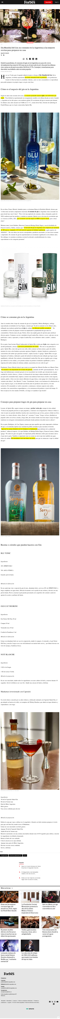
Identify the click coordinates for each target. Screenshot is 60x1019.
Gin (25, 855)
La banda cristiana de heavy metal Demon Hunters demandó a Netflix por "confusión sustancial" (8, 957)
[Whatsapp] (24, 59)
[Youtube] (57, 1002)
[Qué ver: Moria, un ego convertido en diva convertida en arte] (51, 897)
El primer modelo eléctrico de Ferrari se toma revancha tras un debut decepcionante (8, 933)
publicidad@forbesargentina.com (8, 981)
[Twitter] (27, 59)
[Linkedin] (36, 59)
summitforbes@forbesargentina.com (9, 988)
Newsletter (9, 1000)
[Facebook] (30, 59)
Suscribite (48, 2)
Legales (9, 1002)
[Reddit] (33, 59)
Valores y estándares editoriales (25, 1000)
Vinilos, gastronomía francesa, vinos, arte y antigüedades (29, 932)
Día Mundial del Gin (15, 855)
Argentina (4, 855)
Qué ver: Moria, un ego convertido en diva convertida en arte (50, 906)
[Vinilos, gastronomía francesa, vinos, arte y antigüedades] (30, 922)
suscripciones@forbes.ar (6, 991)
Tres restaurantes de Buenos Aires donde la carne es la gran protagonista (50, 933)
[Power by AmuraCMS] (30, 1008)
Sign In (56, 2)
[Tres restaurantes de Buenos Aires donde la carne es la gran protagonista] (51, 922)
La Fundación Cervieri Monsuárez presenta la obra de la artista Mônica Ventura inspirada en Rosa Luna (30, 909)
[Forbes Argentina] (30, 2)
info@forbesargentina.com (10, 984)
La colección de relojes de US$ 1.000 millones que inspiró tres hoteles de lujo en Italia (30, 956)
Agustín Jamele (5, 53)
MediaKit (3, 1000)
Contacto (15, 1000)
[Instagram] (55, 1002)
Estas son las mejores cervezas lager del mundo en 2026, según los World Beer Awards (30, 878)
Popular (21, 862)
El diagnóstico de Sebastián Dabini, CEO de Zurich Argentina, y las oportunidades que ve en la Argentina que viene (31, 873)
